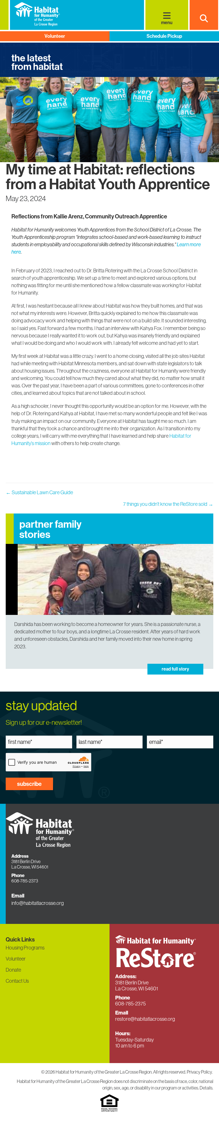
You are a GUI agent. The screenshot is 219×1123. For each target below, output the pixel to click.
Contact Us (17, 981)
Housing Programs (25, 947)
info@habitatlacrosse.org (37, 903)
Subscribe (29, 783)
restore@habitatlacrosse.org (145, 1019)
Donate (13, 970)
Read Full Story (175, 669)
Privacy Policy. (200, 1072)
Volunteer (54, 36)
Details (206, 1088)
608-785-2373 (24, 881)
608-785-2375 (130, 1003)
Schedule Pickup (164, 36)
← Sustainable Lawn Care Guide (39, 492)
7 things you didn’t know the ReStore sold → (168, 504)
